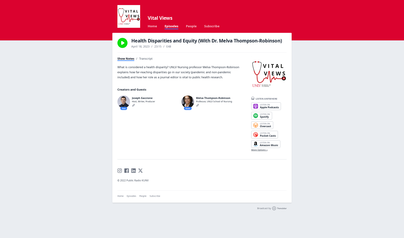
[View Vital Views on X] (140, 170)
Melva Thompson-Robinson (213, 98)
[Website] (133, 105)
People (191, 26)
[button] (122, 43)
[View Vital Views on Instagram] (119, 170)
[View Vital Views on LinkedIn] (133, 170)
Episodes (171, 26)
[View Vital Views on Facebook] (126, 170)
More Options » (259, 149)
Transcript (146, 58)
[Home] (128, 16)
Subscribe (212, 26)
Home (152, 26)
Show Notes (125, 58)
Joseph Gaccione (142, 98)
